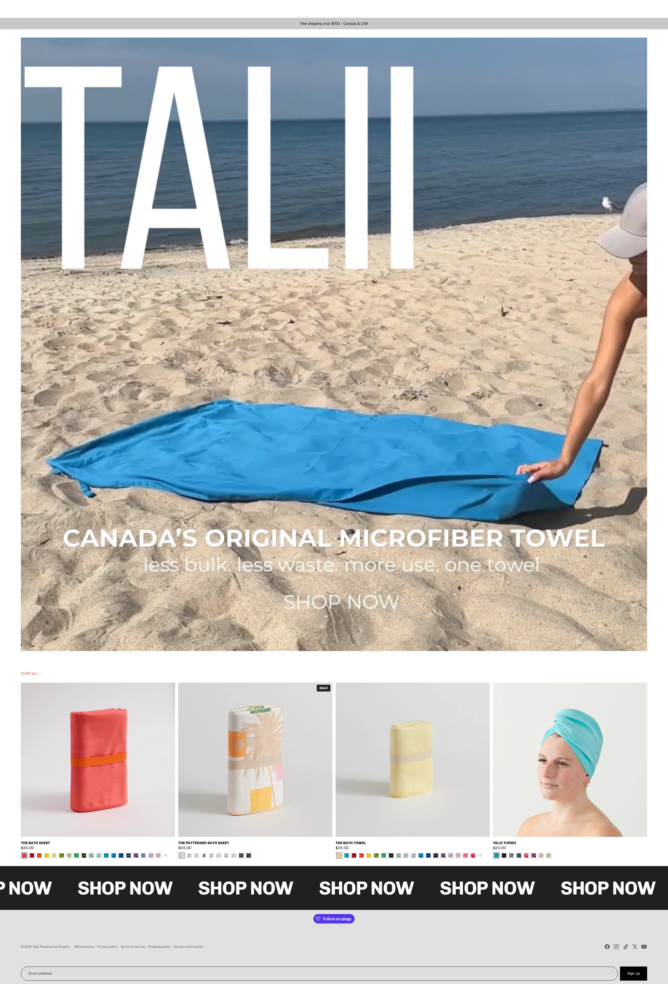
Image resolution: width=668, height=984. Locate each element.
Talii (35, 947)
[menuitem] (26, 9)
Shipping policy (159, 947)
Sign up (633, 973)
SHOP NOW (87, 888)
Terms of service (133, 947)
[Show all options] (165, 855)
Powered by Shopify (54, 947)
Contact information (188, 947)
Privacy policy (107, 947)
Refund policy (84, 947)
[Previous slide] (29, 759)
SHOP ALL (29, 673)
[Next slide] (167, 759)
